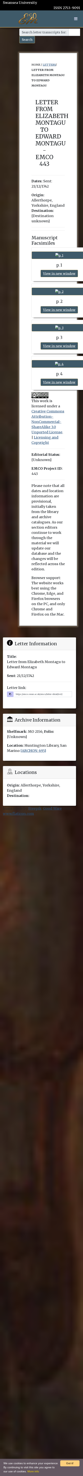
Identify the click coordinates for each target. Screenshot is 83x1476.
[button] (75, 18)
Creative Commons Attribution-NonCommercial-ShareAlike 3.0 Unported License (47, 421)
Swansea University (20, 2)
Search (27, 40)
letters (49, 64)
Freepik (35, 808)
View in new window (59, 273)
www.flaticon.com (18, 813)
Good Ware (52, 808)
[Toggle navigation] (76, 19)
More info (33, 1471)
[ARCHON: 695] (33, 750)
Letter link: (16, 687)
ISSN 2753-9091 (67, 8)
